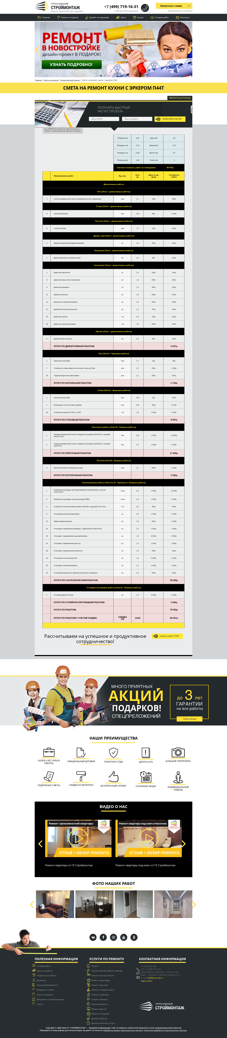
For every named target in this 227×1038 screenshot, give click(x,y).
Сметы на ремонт (51, 80)
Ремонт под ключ (99, 985)
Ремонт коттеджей (100, 1013)
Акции (140, 17)
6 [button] (120, 75)
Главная (46, 17)
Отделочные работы (47, 975)
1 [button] (101, 75)
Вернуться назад (179, 98)
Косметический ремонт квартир (106, 970)
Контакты (185, 17)
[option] (113, 49)
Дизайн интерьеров (99, 17)
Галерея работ (162, 17)
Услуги (94, 966)
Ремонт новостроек (100, 980)
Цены (123, 17)
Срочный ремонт (99, 1004)
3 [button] (109, 75)
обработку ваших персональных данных (123, 1030)
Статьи (40, 1004)
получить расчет (172, 118)
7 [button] (124, 75)
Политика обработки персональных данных (165, 1030)
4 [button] (112, 75)
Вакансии (41, 980)
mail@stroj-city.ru (155, 977)
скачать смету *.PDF (169, 636)
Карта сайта (146, 981)
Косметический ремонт (70, 80)
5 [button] (116, 75)
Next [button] (190, 49)
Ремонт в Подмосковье (102, 989)
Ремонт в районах (100, 994)
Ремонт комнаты (99, 999)
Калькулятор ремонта (47, 985)
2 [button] (105, 75)
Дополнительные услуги (103, 1023)
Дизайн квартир (99, 1018)
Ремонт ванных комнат (102, 975)
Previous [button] (37, 49)
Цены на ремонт (45, 970)
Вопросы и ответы (46, 989)
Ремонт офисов (98, 1009)
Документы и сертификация (50, 999)
